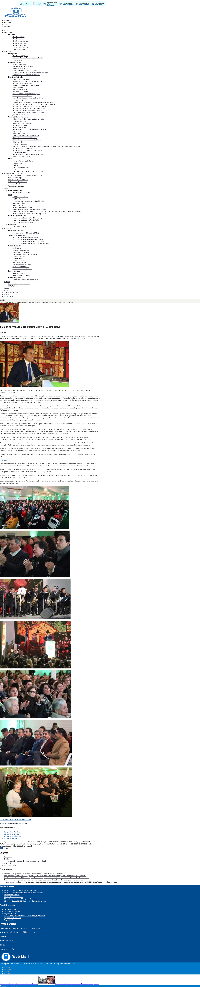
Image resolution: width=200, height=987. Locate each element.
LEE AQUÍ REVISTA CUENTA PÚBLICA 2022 (15, 820)
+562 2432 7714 (6, 949)
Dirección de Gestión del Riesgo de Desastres (20, 899)
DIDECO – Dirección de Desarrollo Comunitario (21, 890)
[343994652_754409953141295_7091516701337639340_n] (9, 321)
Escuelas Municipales (14, 246)
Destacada (3, 332)
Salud (10, 194)
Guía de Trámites (10, 909)
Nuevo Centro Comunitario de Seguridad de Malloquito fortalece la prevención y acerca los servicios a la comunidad (45, 876)
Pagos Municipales (10, 914)
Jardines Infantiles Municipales (17, 235)
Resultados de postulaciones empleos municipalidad (27, 861)
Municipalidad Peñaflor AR (19, 823)
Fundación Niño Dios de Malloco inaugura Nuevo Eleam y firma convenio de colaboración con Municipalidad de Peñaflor (46, 878)
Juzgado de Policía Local (12, 918)
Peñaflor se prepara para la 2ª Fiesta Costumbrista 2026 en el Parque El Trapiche (33, 874)
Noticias (2, 300)
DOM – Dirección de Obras (13, 897)
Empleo (7, 859)
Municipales (8, 863)
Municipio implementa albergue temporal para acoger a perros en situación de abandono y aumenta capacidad (43, 880)
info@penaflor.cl (5, 940)
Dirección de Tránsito (11, 895)
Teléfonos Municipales (12, 911)
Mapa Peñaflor (9, 920)
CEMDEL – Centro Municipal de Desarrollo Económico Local (25, 901)
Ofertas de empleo (11, 865)
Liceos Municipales (14, 271)
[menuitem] (70, 30)
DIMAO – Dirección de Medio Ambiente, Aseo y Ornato (23, 893)
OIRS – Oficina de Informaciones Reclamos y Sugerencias (24, 916)
